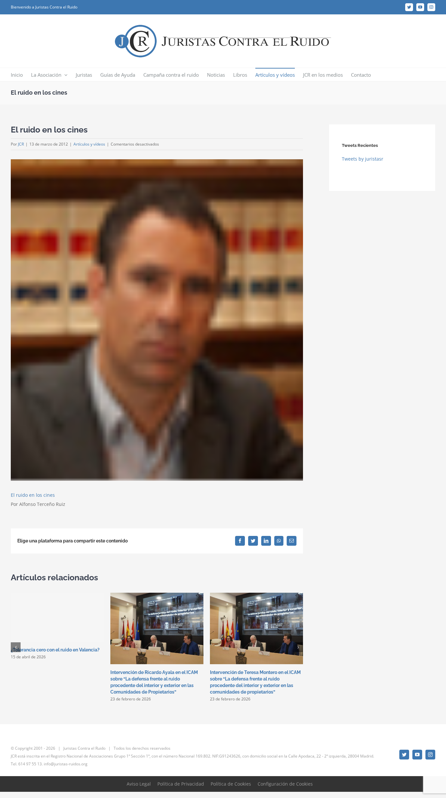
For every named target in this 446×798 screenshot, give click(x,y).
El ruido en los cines (33, 495)
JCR (21, 144)
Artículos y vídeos (89, 144)
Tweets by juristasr (362, 159)
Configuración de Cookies (285, 784)
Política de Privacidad (180, 784)
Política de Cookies (231, 784)
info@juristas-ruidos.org (66, 764)
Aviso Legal (139, 784)
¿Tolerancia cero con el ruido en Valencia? (55, 649)
